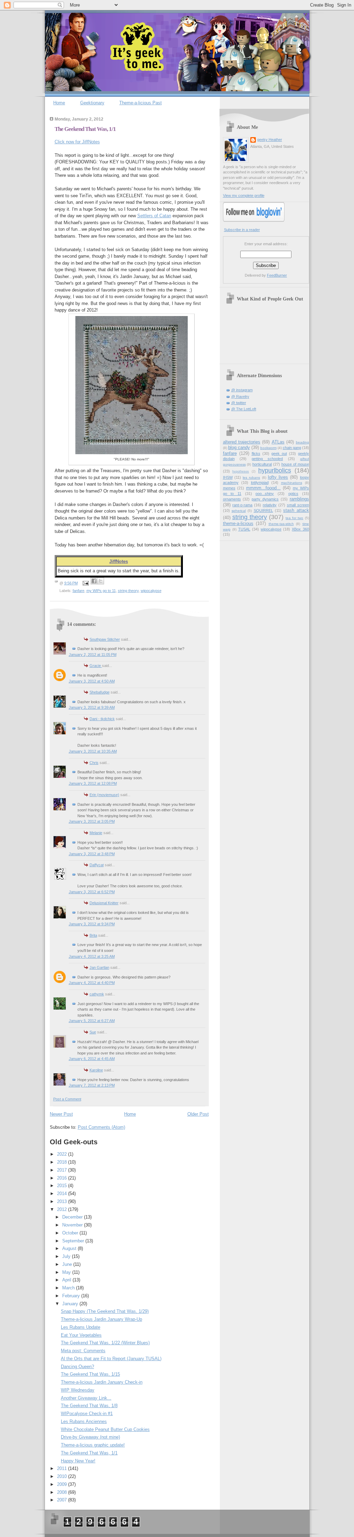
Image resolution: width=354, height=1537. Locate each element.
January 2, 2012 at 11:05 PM (93, 654)
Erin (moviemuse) (104, 795)
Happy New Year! (78, 1460)
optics (293, 493)
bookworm (268, 448)
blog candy (239, 447)
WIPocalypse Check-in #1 (87, 1413)
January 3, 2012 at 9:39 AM (92, 707)
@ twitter (238, 403)
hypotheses (240, 471)
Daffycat (97, 865)
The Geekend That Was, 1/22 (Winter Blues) (105, 1342)
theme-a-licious (238, 523)
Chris (94, 763)
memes (229, 488)
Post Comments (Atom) (101, 1127)
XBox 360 (300, 529)
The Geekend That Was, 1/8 (89, 1405)
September (73, 1240)
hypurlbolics (274, 470)
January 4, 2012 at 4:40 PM (92, 983)
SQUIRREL (263, 510)
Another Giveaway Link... (86, 1398)
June (67, 1264)
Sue (93, 1032)
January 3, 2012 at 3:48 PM (92, 854)
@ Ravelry (240, 396)
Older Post (198, 1114)
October (71, 1232)
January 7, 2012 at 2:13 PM (92, 1085)
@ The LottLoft (243, 409)
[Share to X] (100, 580)
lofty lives (278, 477)
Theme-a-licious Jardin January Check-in (101, 1382)
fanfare (78, 591)
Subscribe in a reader (242, 230)
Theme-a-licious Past (140, 102)
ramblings (299, 499)
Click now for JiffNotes (77, 141)
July (67, 1256)
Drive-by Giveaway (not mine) (90, 1437)
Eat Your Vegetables (81, 1335)
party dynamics (265, 499)
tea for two (294, 518)
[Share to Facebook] (94, 580)
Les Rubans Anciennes (84, 1421)
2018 (62, 1162)
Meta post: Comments (83, 1350)
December (73, 1217)
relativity (270, 505)
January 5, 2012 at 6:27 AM (92, 1021)
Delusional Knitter (104, 903)
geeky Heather (269, 139)
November (73, 1225)
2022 (62, 1154)
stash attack (296, 510)
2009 (62, 1484)
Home (59, 102)
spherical (239, 511)
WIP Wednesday (77, 1390)
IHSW (228, 477)
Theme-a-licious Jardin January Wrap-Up (101, 1319)
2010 (62, 1476)
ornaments (232, 499)
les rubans (251, 477)
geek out (279, 453)
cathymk (97, 994)
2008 (62, 1492)
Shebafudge (100, 692)
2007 (62, 1499)
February (71, 1295)
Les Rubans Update (80, 1327)
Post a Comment (67, 1099)
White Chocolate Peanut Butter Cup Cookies (105, 1429)
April (67, 1279)
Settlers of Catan (154, 215)
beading (302, 442)
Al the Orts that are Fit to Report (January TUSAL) (111, 1358)
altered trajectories (241, 442)
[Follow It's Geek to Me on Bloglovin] (254, 220)
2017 (62, 1170)
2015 (62, 1185)
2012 (62, 1209)
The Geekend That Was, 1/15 (90, 1374)
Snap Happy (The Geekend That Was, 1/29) (105, 1311)
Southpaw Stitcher (105, 639)
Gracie (96, 666)
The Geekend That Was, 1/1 (85, 129)
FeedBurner (277, 275)
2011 (62, 1468)
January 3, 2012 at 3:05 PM (92, 821)
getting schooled (267, 459)
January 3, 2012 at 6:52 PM (92, 892)
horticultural (262, 464)
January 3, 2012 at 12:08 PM (93, 783)
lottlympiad (260, 482)
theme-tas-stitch (281, 524)
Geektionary (92, 102)
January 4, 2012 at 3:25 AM (92, 956)
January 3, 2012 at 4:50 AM (92, 681)
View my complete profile (243, 195)
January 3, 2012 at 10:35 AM (93, 751)
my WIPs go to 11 (101, 591)
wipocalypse (151, 591)
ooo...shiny (264, 493)
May (67, 1272)
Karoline (96, 1070)
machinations (291, 483)
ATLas (278, 442)
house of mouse (295, 464)
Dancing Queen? (77, 1366)
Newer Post (61, 1114)
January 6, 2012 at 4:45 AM (92, 1059)
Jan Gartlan (99, 967)
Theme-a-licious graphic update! (93, 1445)
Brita (93, 935)
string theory (128, 591)
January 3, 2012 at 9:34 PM (92, 924)
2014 (62, 1193)
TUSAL (244, 529)
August (70, 1248)
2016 (62, 1178)
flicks (256, 453)
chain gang (292, 448)
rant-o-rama (242, 505)
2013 (62, 1201)
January (71, 1303)
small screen (298, 505)
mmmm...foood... (263, 487)
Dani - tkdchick (102, 719)
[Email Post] (85, 583)
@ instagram (242, 390)
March (69, 1287)
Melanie (96, 833)
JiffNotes (118, 561)
